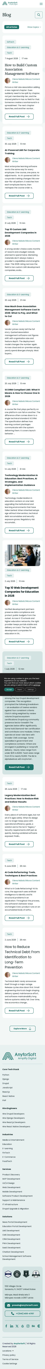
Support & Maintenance (13, 1200)
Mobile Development (12, 1191)
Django (5, 1079)
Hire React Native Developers (16, 1126)
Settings (31, 689)
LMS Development (11, 1230)
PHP (4, 1100)
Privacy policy (8, 1355)
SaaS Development (11, 1247)
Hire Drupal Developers (13, 1113)
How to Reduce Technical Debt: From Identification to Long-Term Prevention (22, 957)
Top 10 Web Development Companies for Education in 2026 (22, 592)
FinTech (6, 1152)
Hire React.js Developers (13, 1122)
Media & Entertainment (13, 1140)
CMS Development (11, 1234)
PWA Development (11, 1243)
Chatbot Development (13, 1251)
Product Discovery (11, 1174)
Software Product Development (17, 1196)
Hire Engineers (9, 1108)
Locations (6, 1350)
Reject (19, 689)
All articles (11, 27)
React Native (8, 1096)
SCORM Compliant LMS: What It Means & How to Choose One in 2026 (22, 393)
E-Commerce (8, 1157)
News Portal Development (14, 1222)
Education (7, 1144)
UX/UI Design (8, 1183)
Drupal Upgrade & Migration (15, 1208)
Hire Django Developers (13, 1118)
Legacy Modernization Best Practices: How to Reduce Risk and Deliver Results (22, 798)
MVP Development (11, 1178)
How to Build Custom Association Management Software (22, 69)
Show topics (33, 27)
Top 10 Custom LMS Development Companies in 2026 (20, 232)
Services (6, 1169)
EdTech (10, 42)
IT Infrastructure (10, 1204)
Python (5, 1074)
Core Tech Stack (10, 1069)
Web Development (11, 1187)
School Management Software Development (16, 1258)
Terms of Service (10, 1359)
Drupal (5, 1083)
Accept (9, 689)
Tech (9, 52)
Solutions (7, 1216)
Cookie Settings (9, 1363)
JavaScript (7, 1087)
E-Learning (7, 1148)
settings (36, 685)
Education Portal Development (17, 1226)
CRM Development (11, 1239)
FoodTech (7, 1161)
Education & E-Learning (18, 47)
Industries (7, 1134)
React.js (6, 1091)
